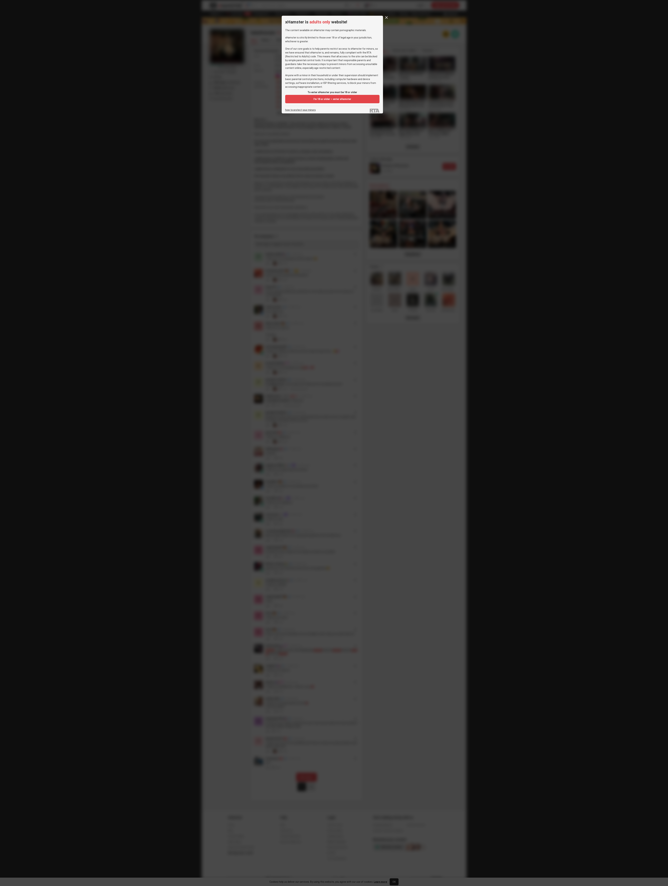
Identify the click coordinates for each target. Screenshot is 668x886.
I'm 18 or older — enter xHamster (332, 99)
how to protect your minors (300, 110)
